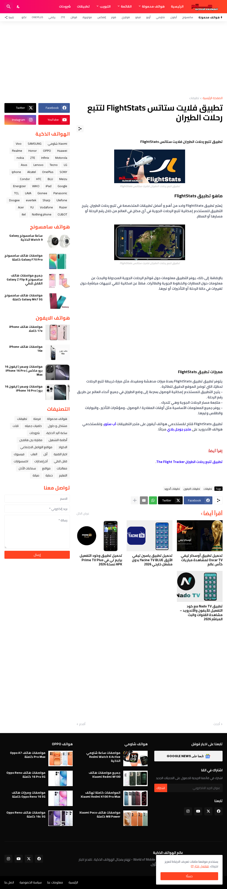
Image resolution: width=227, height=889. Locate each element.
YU (32, 207)
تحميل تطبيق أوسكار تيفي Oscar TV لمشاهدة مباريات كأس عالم (202, 559)
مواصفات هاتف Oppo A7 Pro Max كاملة (27, 755)
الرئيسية (177, 6)
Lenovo (38, 165)
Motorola (61, 158)
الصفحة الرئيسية (213, 98)
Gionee (42, 193)
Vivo (19, 143)
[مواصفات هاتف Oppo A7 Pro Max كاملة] (60, 758)
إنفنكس (101, 17)
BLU (50, 179)
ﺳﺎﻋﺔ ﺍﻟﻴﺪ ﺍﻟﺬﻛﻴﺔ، (56, 433)
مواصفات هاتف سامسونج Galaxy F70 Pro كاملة (23, 257)
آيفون (173, 17)
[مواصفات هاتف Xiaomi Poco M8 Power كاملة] (135, 818)
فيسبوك (19, 454)
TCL (16, 193)
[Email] (144, 500)
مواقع (46, 468)
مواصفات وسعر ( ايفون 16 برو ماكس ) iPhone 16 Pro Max (24, 371)
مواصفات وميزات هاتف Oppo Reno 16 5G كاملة (28, 795)
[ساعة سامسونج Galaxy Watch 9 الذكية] (57, 241)
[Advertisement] (113, 59)
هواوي (125, 17)
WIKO (35, 186)
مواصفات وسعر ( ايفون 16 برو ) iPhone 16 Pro (24, 388)
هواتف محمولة (153, 6)
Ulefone (62, 200)
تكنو (24, 17)
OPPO (47, 151)
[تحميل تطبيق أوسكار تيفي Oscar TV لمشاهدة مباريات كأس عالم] (200, 535)
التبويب (105, 6)
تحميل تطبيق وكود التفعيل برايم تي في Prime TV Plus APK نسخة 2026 (101, 559)
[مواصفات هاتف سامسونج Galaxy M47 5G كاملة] (57, 301)
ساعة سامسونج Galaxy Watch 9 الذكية (26, 238)
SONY (63, 172)
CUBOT (62, 214)
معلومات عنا (55, 882)
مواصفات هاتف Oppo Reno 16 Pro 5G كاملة (25, 775)
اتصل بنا (9, 882)
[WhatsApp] (153, 500)
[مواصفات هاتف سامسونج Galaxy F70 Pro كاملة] (57, 261)
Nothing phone (41, 214)
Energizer (19, 186)
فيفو (138, 17)
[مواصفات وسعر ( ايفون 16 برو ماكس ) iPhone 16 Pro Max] (57, 372)
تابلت (16, 426)
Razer (63, 207)
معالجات (62, 468)
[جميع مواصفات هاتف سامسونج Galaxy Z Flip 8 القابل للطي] (57, 281)
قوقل (73, 17)
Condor (25, 179)
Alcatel (31, 172)
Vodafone (46, 207)
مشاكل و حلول (57, 426)
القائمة (126, 6)
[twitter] (208, 811)
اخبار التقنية (60, 454)
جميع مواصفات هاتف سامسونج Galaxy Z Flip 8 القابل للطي (25, 279)
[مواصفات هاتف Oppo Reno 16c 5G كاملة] (60, 818)
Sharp (46, 200)
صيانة (36, 475)
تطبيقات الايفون (192, 488)
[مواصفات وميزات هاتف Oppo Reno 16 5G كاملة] (60, 798)
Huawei (62, 151)
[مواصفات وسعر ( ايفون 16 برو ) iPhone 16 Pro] (57, 392)
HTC (38, 179)
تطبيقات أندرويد (172, 488)
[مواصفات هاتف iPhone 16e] (57, 352)
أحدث (216, 724)
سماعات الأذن (27, 468)
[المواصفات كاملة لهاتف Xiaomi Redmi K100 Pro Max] (135, 798)
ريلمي (51, 17)
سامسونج (187, 17)
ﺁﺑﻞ (45, 454)
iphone (16, 172)
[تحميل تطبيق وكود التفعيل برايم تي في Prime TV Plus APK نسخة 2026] (99, 535)
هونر (113, 17)
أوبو (148, 17)
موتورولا (87, 17)
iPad (48, 186)
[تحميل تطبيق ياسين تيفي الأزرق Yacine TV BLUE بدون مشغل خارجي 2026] (149, 535)
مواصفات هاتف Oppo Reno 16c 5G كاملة (25, 814)
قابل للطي (60, 461)
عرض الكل (82, 513)
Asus (24, 165)
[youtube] (198, 811)
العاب (34, 454)
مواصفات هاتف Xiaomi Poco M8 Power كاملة (99, 814)
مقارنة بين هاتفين (30, 440)
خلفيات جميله (33, 426)
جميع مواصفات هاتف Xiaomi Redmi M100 (104, 775)
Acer (21, 207)
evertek (31, 200)
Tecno (54, 165)
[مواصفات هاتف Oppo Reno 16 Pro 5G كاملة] (60, 778)
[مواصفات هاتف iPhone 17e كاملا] (57, 332)
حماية (49, 475)
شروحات (65, 6)
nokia (20, 158)
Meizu (63, 179)
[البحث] (8, 6)
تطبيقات (83, 6)
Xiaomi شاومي (57, 143)
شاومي (160, 17)
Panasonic (60, 193)
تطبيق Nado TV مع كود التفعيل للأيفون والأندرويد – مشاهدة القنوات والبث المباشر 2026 (201, 612)
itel (24, 214)
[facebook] (219, 811)
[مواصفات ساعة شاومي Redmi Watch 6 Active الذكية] (135, 758)
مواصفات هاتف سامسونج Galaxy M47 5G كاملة (23, 297)
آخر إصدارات (41, 461)
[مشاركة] (80, 128)
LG (65, 165)
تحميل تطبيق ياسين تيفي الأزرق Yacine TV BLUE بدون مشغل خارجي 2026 (152, 559)
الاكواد (63, 447)
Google (62, 186)
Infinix (45, 158)
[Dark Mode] (18, 6)
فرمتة (37, 419)
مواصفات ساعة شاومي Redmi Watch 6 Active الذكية (103, 757)
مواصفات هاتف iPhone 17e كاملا (26, 329)
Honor (32, 151)
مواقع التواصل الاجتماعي (36, 447)
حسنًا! (189, 876)
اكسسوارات (21, 461)
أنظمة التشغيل (58, 440)
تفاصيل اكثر (201, 866)
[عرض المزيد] (135, 500)
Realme (17, 151)
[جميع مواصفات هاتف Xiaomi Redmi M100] (135, 778)
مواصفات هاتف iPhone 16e (26, 349)
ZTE (63, 17)
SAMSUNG (34, 143)
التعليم (63, 475)
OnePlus (37, 17)
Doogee (14, 200)
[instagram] (188, 811)
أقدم (82, 724)
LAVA (28, 193)
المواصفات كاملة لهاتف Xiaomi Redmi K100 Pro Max (100, 795)
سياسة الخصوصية (31, 882)
